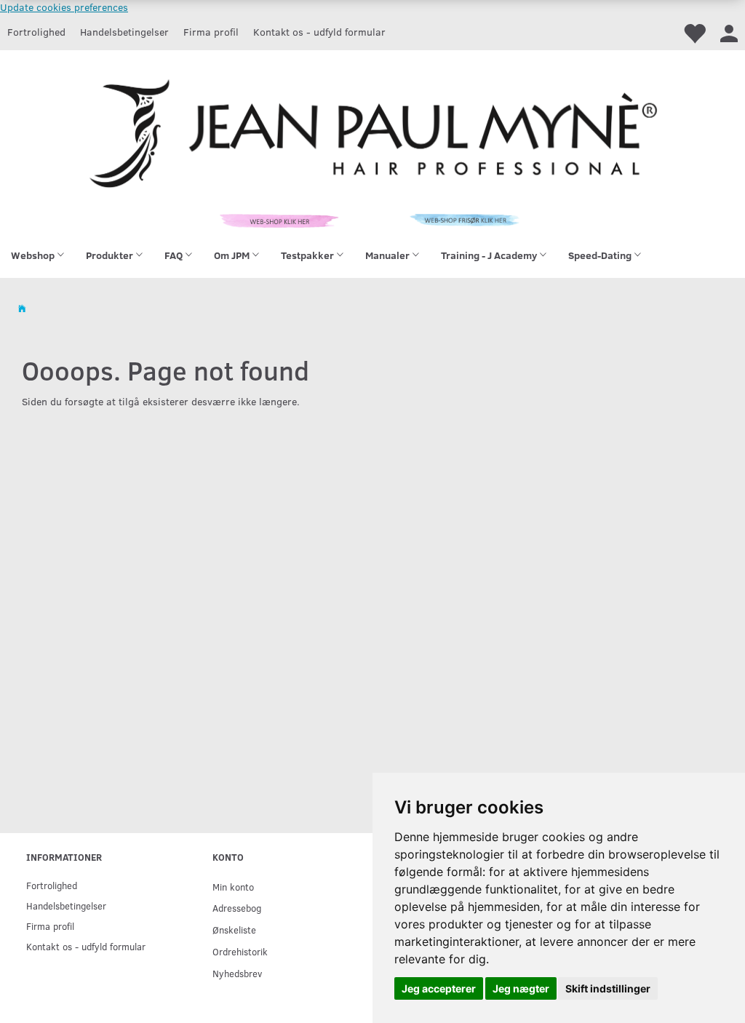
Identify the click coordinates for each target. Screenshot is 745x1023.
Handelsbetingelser (124, 32)
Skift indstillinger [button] (607, 988)
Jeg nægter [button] (521, 988)
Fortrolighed (36, 32)
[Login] (729, 32)
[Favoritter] (694, 32)
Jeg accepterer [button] (439, 988)
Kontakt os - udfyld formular (319, 32)
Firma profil (211, 32)
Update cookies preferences (64, 7)
